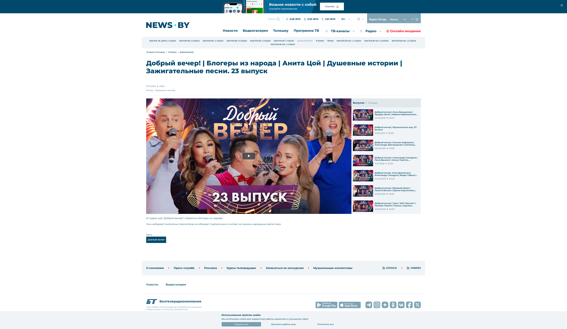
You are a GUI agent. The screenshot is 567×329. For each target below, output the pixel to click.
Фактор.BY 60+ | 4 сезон (349, 41)
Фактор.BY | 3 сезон (237, 41)
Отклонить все (325, 324)
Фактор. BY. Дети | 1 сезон (162, 41)
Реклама (210, 268)
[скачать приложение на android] (326, 305)
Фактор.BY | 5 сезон (189, 41)
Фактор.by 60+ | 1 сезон (283, 44)
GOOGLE (391, 268)
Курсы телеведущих (241, 268)
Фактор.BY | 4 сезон (213, 41)
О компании (155, 268)
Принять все (241, 324)
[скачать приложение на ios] (350, 305)
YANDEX (415, 268)
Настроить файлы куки (283, 324)
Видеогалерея (255, 31)
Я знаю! (320, 41)
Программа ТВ (306, 31)
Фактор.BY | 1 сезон (284, 41)
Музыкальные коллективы (332, 268)
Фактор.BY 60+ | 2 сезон (404, 41)
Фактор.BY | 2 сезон (260, 41)
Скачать (330, 6)
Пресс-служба (184, 268)
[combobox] (346, 19)
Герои (330, 41)
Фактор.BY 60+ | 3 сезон (376, 41)
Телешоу (281, 31)
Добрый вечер (305, 41)
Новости (230, 31)
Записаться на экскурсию (285, 268)
